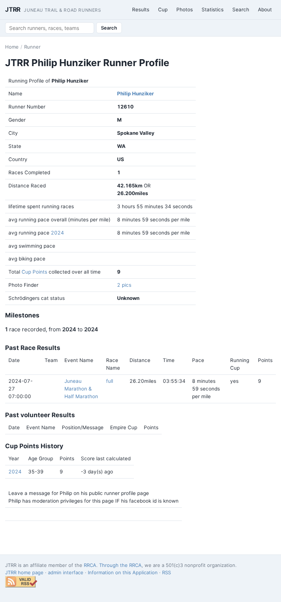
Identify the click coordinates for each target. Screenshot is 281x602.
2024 (57, 233)
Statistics (213, 9)
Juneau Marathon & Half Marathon (81, 388)
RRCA (90, 565)
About (265, 9)
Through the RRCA (120, 565)
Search (240, 9)
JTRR (53, 9)
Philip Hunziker (135, 93)
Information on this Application (123, 572)
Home (12, 47)
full (109, 381)
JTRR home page (24, 572)
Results (140, 9)
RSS (166, 572)
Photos (184, 9)
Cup (163, 9)
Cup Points (34, 272)
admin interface (65, 572)
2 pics (124, 285)
